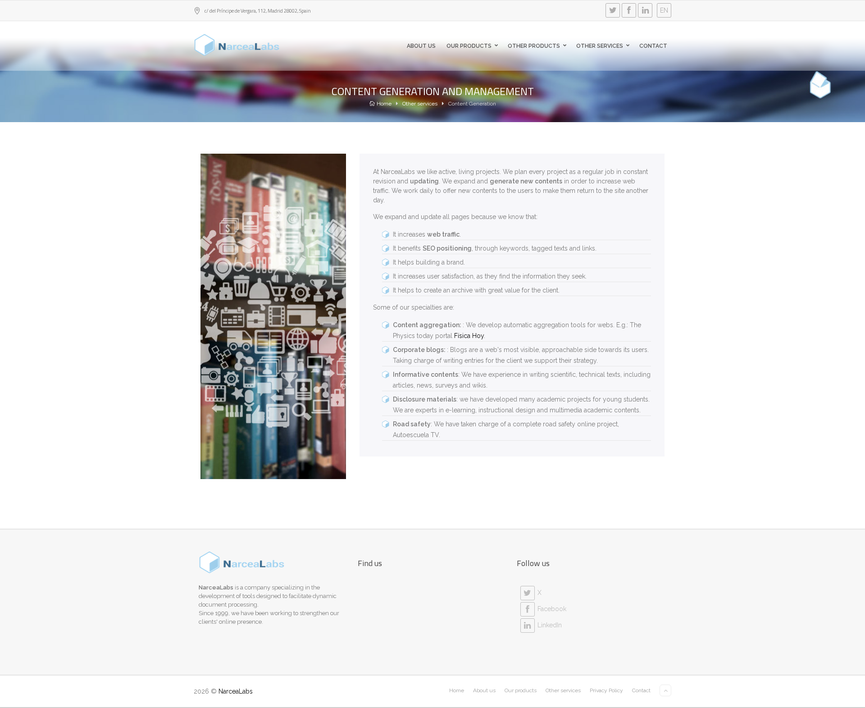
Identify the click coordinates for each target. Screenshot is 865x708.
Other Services (599, 46)
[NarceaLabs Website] (237, 45)
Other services (419, 103)
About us (421, 46)
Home (384, 103)
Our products (469, 46)
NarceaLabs (236, 691)
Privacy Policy (606, 690)
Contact (653, 46)
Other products (534, 46)
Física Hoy (469, 335)
